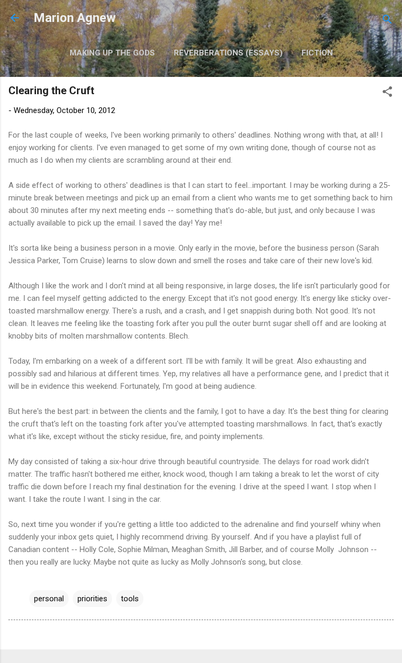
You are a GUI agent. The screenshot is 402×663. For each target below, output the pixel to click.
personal (49, 598)
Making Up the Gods (112, 53)
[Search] (387, 21)
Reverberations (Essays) (228, 53)
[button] (387, 93)
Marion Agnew (75, 17)
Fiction (317, 53)
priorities (92, 598)
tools (130, 598)
